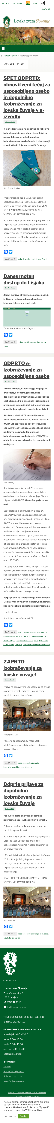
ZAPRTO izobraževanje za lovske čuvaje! (22, 668)
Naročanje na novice (13, 1081)
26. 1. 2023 (10, 122)
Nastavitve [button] (10, 1116)
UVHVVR (18, 644)
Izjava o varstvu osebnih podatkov (27, 1092)
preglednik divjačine (24, 640)
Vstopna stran (10, 55)
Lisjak (34, 3)
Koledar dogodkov (12, 1076)
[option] (27, 36)
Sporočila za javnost (13, 1071)
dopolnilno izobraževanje (28, 763)
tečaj (36, 640)
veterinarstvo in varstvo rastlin (36, 644)
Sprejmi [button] (23, 1116)
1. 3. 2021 (9, 808)
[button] (18, 41)
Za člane (17, 3)
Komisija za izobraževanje (32, 636)
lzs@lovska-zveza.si (16, 1007)
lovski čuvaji (41, 259)
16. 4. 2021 (10, 381)
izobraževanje (24, 259)
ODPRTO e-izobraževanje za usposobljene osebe (26, 369)
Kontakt (45, 9)
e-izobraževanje (25, 632)
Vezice (5, 3)
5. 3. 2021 (9, 680)
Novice (6, 1066)
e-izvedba (44, 934)
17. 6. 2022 (10, 288)
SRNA (42, 3)
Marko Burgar (9, 640)
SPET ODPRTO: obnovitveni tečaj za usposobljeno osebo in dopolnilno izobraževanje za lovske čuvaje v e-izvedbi (26, 97)
